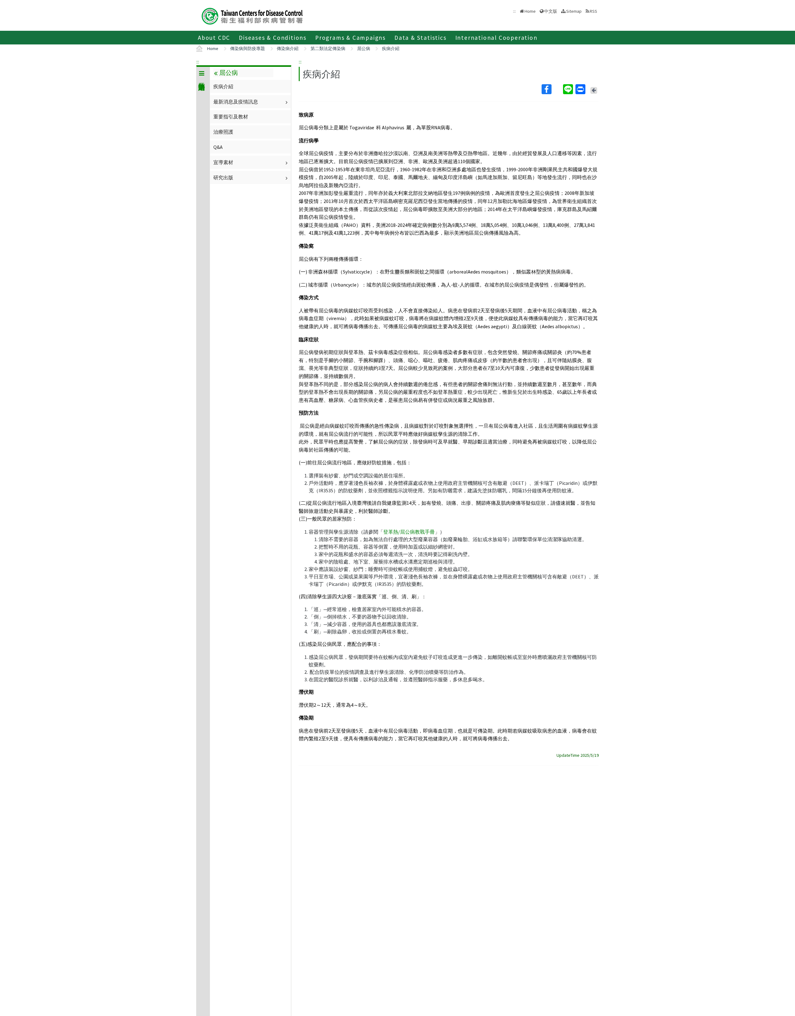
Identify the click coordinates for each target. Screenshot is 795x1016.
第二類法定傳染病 (328, 48)
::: (197, 61)
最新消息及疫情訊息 (235, 102)
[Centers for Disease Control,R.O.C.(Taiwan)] (252, 15)
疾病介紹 (390, 48)
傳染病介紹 (287, 48)
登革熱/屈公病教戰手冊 (409, 532)
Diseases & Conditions (273, 37)
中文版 (550, 10)
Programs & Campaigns (350, 37)
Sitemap (574, 11)
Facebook (551, 89)
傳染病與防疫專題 (247, 48)
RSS (593, 11)
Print (581, 89)
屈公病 (363, 48)
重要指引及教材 (230, 116)
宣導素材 (223, 162)
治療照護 (223, 132)
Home (530, 11)
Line (568, 89)
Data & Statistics (420, 37)
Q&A (218, 147)
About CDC (214, 37)
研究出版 (223, 177)
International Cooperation (496, 37)
